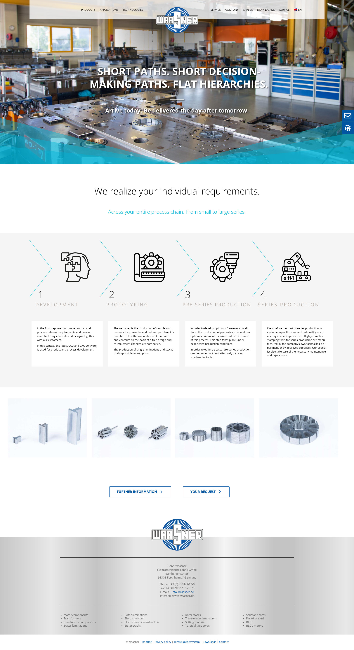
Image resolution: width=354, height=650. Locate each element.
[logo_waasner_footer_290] (177, 519)
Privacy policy (163, 642)
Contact (224, 642)
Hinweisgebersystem (187, 642)
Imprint (147, 642)
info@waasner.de (183, 592)
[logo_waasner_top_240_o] (177, 4)
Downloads (209, 642)
